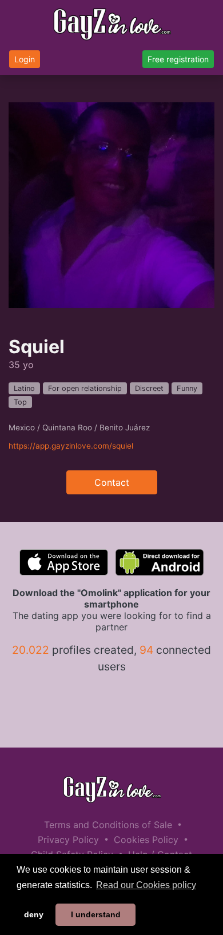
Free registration (178, 59)
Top (20, 402)
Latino (24, 388)
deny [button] (33, 914)
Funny (187, 388)
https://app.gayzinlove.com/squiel (71, 445)
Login (24, 59)
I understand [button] (96, 914)
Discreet (149, 388)
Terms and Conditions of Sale (108, 824)
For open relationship (85, 388)
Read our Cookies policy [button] (146, 885)
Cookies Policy (146, 839)
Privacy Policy (68, 839)
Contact (111, 482)
